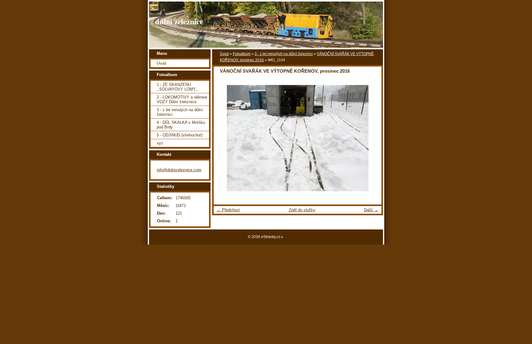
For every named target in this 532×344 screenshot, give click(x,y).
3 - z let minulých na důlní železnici (284, 54)
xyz (160, 143)
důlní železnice (179, 21)
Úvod (224, 54)
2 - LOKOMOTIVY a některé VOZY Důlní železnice (182, 99)
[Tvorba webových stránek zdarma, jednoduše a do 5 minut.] (282, 237)
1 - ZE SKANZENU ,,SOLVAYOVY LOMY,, (177, 86)
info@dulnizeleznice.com (179, 170)
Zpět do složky (302, 210)
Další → (371, 210)
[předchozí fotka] (224, 138)
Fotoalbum (242, 54)
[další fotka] (371, 138)
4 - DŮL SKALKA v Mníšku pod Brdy (181, 124)
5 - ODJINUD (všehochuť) (180, 135)
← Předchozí (228, 210)
